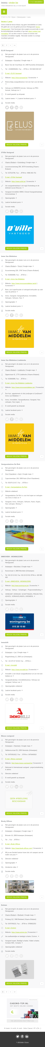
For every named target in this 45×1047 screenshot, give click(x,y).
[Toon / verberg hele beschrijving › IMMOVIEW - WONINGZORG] (24, 590)
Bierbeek (21, 915)
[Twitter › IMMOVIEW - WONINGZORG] (7, 609)
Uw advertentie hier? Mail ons (22, 1021)
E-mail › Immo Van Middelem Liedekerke (18, 383)
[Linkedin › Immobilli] (16, 699)
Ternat (20, 266)
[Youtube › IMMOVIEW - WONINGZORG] (21, 609)
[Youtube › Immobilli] (21, 699)
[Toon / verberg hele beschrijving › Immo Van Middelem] (24, 291)
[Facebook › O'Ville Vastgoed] (12, 211)
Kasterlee (17, 60)
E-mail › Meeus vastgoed (13, 759)
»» (14, 45)
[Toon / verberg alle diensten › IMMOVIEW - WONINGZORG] (24, 595)
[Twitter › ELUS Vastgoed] (7, 107)
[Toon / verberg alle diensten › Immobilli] (24, 681)
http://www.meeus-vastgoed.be (22, 763)
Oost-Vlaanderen (10, 474)
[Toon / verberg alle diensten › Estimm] (24, 942)
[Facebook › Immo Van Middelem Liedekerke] (12, 419)
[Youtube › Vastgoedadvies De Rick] (21, 521)
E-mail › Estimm (10, 928)
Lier (15, 652)
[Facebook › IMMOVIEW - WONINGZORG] (12, 609)
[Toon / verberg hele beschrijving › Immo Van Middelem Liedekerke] (24, 394)
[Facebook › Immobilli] (12, 699)
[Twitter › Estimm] (7, 956)
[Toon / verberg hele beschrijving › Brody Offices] (24, 853)
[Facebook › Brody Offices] (12, 876)
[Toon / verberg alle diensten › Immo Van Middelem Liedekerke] (24, 401)
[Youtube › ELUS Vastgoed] (21, 107)
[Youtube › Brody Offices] (21, 876)
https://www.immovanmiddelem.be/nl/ (24, 283)
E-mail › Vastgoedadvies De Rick (16, 487)
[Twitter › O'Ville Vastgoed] (7, 211)
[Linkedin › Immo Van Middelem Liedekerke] (16, 419)
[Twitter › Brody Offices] (7, 876)
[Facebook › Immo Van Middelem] (12, 315)
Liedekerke (21, 370)
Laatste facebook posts (27, 98)
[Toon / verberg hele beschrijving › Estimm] (24, 936)
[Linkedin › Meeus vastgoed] (16, 786)
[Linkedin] (27, 1036)
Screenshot (33, 78)
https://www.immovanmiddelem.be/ (23, 387)
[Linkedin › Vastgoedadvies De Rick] (16, 521)
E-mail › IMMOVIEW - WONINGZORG (18, 581)
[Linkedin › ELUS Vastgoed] (16, 107)
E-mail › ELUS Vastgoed (13, 73)
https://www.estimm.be (19, 932)
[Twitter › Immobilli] (7, 699)
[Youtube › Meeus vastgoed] (21, 786)
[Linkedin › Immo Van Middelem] (16, 315)
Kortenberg (21, 162)
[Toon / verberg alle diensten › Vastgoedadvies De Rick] (24, 503)
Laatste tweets (11, 98)
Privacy (27, 1042)
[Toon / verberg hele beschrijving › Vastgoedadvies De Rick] (24, 496)
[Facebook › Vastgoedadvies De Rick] (12, 521)
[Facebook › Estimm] (12, 956)
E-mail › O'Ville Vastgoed (13, 177)
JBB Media (21, 1042)
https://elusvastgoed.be (19, 78)
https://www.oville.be (18, 181)
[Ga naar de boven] (42, 144)
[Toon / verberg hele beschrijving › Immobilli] (24, 675)
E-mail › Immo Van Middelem (15, 279)
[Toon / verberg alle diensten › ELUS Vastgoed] (24, 89)
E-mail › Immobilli (11, 665)
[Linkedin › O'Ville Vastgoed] (16, 211)
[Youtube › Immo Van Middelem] (21, 315)
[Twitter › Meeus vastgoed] (7, 786)
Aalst (19, 474)
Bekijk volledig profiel (17, 144)
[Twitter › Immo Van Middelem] (7, 315)
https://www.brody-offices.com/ (22, 848)
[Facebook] (22, 1036)
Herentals (17, 746)
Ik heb (36, 2)
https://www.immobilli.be (20, 669)
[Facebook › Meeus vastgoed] (12, 786)
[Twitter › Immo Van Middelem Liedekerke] (7, 419)
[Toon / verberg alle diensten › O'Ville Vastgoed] (24, 193)
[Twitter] (18, 1036)
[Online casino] (22, 999)
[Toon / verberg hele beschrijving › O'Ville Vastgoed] (24, 187)
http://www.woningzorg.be (20, 585)
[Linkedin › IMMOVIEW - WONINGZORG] (16, 609)
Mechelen (17, 566)
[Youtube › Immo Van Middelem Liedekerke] (21, 419)
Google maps (27, 60)
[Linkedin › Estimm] (16, 956)
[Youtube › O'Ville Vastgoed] (21, 211)
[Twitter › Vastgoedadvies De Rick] (7, 521)
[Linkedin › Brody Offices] (16, 876)
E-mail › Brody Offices (12, 844)
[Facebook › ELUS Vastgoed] (12, 107)
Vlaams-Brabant (10, 162)
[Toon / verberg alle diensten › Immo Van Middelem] (24, 297)
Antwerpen (8, 60)
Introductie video (11, 867)
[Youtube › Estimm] (21, 956)
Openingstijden (11, 198)
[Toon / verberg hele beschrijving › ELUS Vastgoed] (24, 83)
